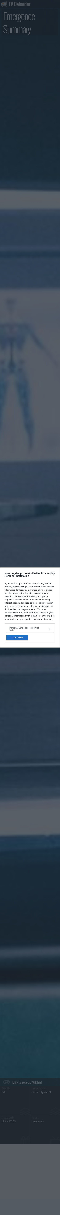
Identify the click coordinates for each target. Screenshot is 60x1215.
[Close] (54, 574)
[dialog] (30, 607)
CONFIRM (17, 637)
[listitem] (30, 629)
